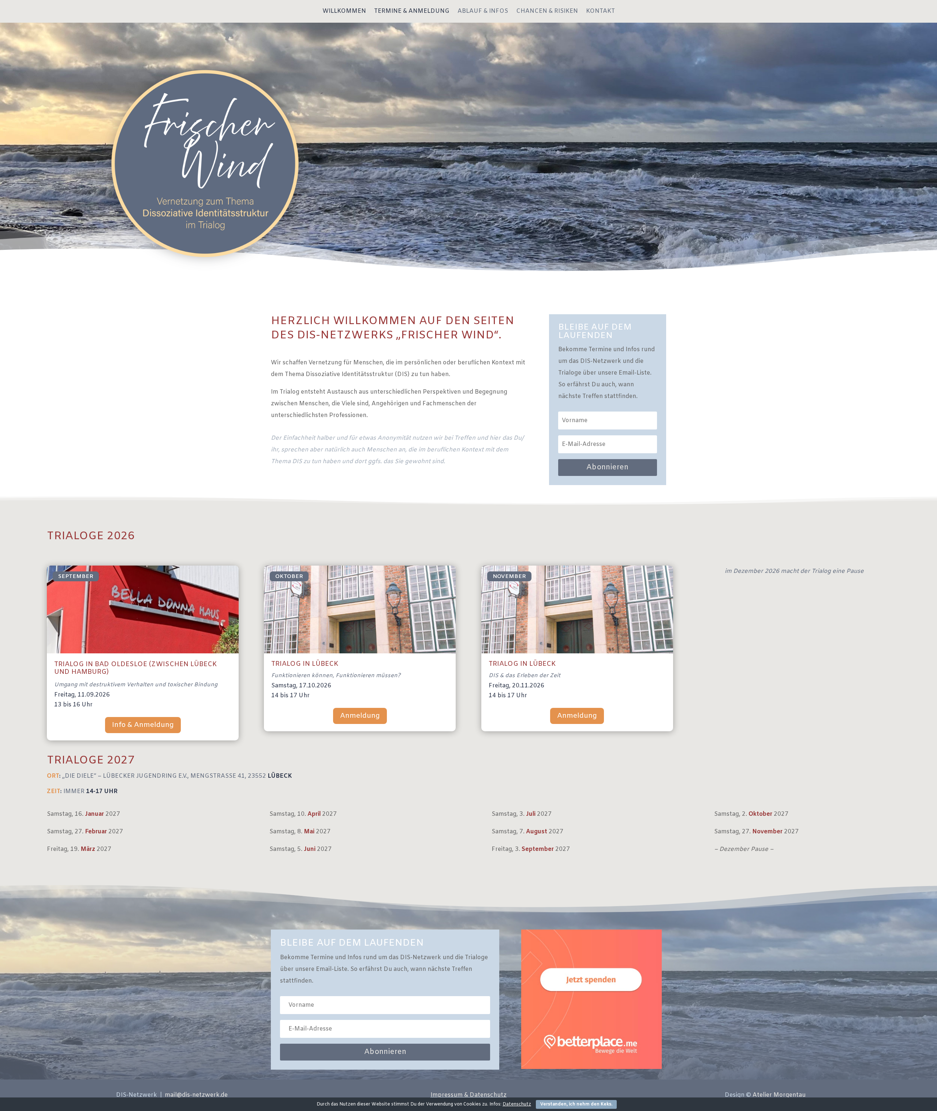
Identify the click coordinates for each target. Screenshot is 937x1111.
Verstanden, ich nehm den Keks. (576, 1104)
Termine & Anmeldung (411, 12)
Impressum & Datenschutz (468, 1095)
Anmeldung (360, 716)
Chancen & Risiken (547, 12)
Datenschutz (517, 1104)
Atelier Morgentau (779, 1095)
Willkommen (344, 12)
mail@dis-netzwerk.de (196, 1095)
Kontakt (600, 12)
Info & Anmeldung (143, 725)
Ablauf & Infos (483, 12)
